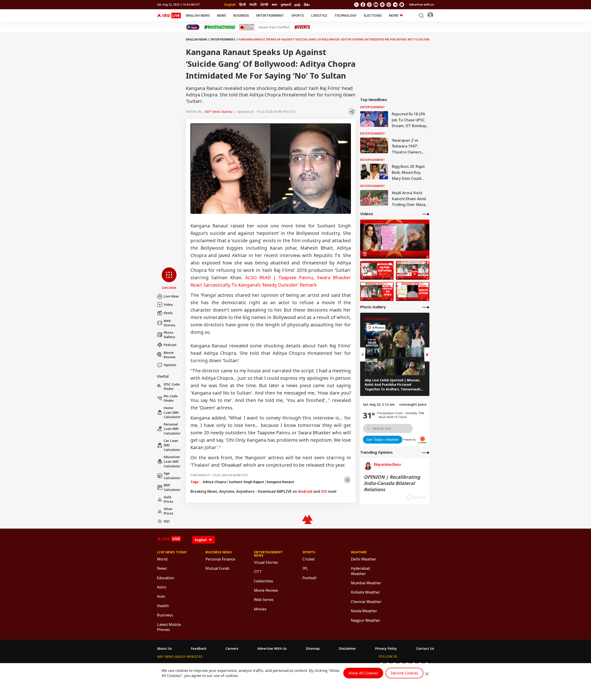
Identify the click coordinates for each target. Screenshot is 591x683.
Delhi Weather (363, 559)
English (230, 4)
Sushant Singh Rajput (246, 482)
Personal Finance (220, 559)
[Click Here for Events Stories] (302, 27)
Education (165, 577)
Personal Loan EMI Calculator (172, 428)
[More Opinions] (425, 452)
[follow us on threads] (369, 4)
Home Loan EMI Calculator (172, 412)
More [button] (393, 15)
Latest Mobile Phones (169, 627)
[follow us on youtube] (376, 4)
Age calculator (172, 475)
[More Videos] (425, 214)
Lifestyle (319, 15)
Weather (359, 552)
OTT (258, 571)
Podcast (170, 345)
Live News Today (172, 552)
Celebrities (263, 581)
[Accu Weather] (422, 439)
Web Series (264, 599)
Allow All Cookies (363, 673)
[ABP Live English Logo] (169, 15)
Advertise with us (421, 4)
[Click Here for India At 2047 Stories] (193, 27)
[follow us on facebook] (363, 4)
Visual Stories (266, 562)
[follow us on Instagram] (382, 4)
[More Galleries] (425, 307)
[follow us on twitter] (356, 4)
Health (163, 605)
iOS (324, 491)
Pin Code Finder (171, 398)
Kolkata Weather (365, 592)
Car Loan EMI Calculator (172, 445)
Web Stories (169, 323)
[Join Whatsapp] (401, 4)
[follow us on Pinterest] (389, 4)
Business (241, 15)
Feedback (198, 648)
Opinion (170, 365)
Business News (218, 552)
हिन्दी (242, 4)
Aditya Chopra (214, 482)
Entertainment (270, 15)
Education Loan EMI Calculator (172, 461)
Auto (161, 596)
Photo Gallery (169, 334)
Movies (260, 609)
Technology (345, 15)
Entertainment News (268, 554)
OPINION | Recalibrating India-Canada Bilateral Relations (392, 483)
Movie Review (169, 354)
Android (305, 491)
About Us (164, 648)
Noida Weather (364, 610)
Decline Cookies (404, 673)
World (162, 559)
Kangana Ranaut (280, 482)
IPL (305, 568)
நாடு (297, 4)
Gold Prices (168, 499)
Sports (297, 15)
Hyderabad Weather (360, 571)
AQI (167, 521)
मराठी (253, 4)
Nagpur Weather (365, 620)
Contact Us (425, 648)
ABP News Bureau (218, 111)
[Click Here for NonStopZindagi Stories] (219, 27)
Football (309, 577)
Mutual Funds (217, 568)
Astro (161, 587)
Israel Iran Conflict (274, 27)
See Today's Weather (383, 439)
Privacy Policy (386, 648)
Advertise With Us (271, 648)
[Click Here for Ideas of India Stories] (247, 27)
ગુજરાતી (285, 4)
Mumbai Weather (366, 582)
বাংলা (274, 4)
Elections (373, 15)
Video (168, 304)
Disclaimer (347, 648)
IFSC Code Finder (172, 386)
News (221, 15)
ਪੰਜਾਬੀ (264, 4)
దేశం (307, 4)
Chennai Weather (366, 601)
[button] (169, 278)
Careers (232, 648)
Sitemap (313, 648)
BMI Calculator (172, 487)
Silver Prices (168, 511)
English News (198, 15)
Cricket (308, 559)
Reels (168, 313)
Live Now (171, 296)
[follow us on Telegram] (395, 4)
